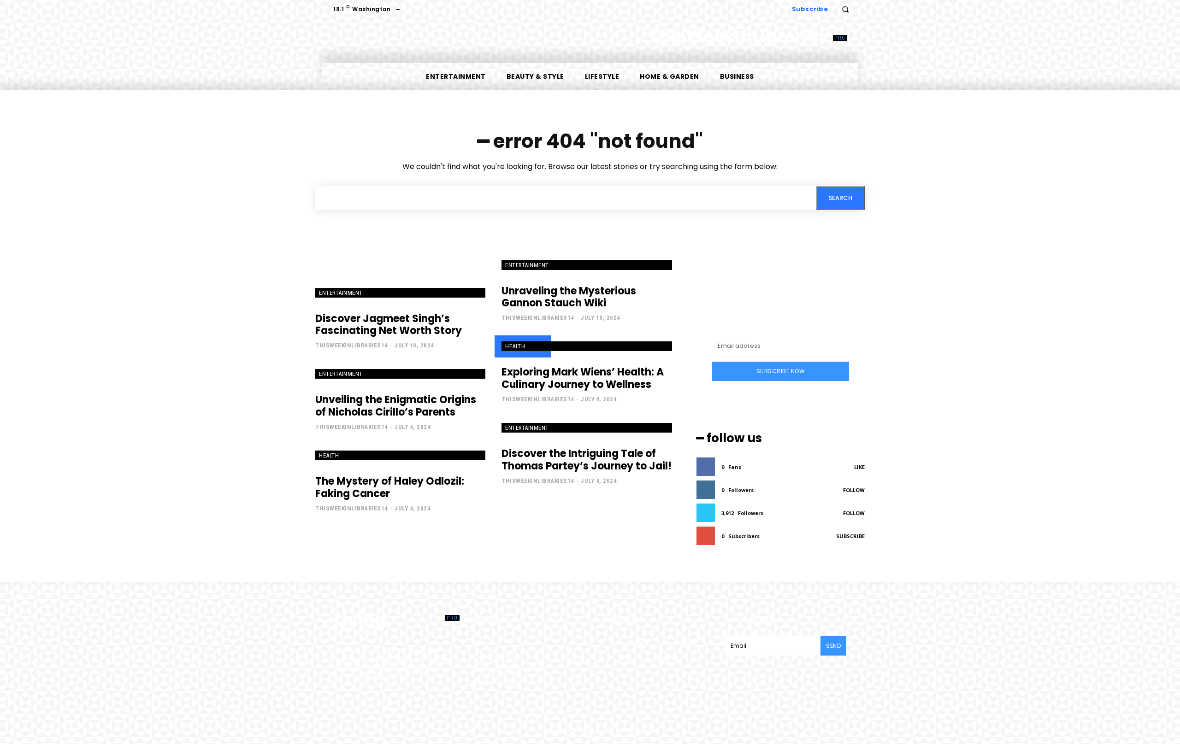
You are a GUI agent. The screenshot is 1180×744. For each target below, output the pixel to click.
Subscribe (850, 536)
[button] (845, 9)
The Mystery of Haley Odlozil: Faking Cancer (389, 487)
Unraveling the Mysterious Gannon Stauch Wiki (569, 297)
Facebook (630, 643)
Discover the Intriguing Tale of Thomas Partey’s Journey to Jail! (587, 459)
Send (833, 646)
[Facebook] (608, 643)
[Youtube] (649, 657)
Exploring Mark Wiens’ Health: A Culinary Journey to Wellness (583, 378)
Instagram (682, 643)
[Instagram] (659, 643)
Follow (854, 489)
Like (859, 466)
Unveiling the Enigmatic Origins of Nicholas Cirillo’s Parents (395, 406)
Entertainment (341, 292)
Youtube (669, 658)
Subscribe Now (780, 371)
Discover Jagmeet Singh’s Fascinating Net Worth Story (388, 324)
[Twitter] (608, 657)
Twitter (625, 658)
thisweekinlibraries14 (351, 345)
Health (515, 346)
